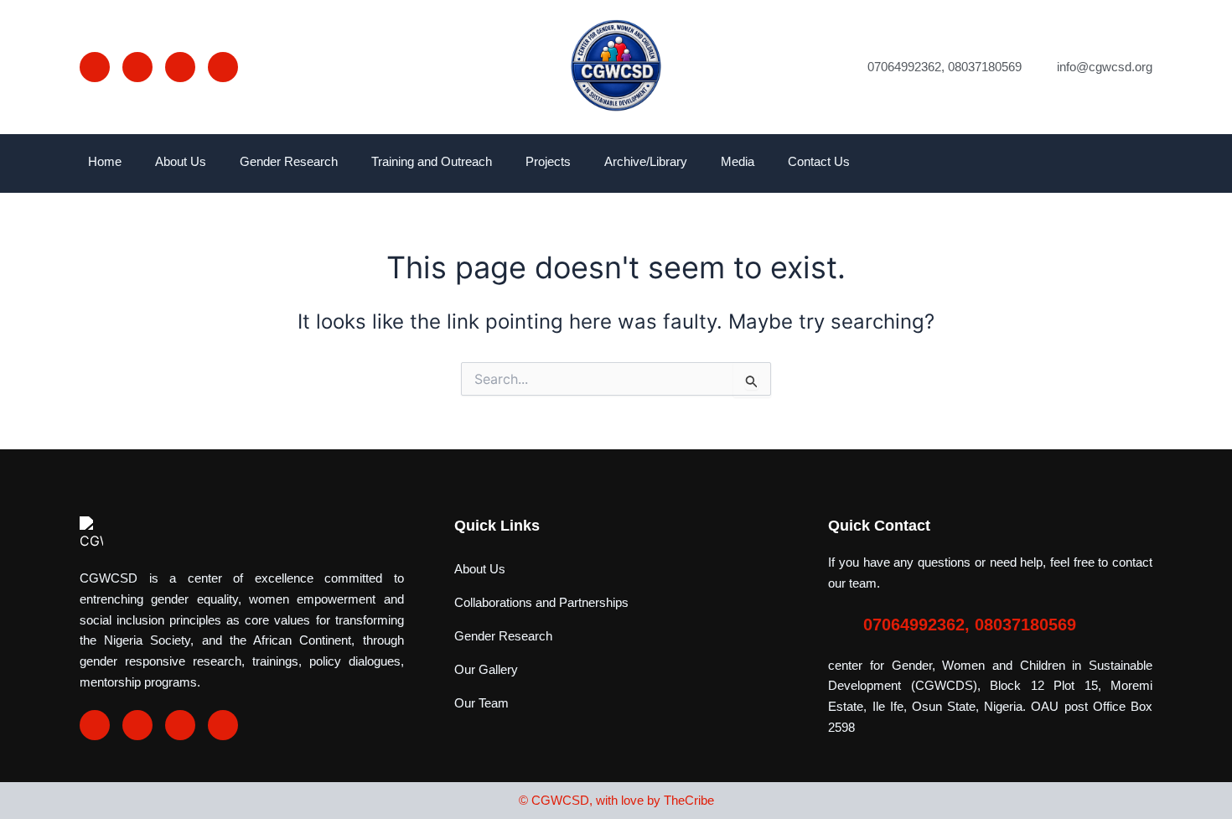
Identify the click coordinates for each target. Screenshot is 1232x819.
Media (737, 161)
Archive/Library (645, 161)
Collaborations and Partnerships (541, 602)
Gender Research (289, 161)
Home (105, 161)
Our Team (481, 703)
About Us (180, 161)
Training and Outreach (431, 161)
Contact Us (819, 161)
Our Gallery (486, 669)
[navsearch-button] (1140, 163)
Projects (548, 161)
